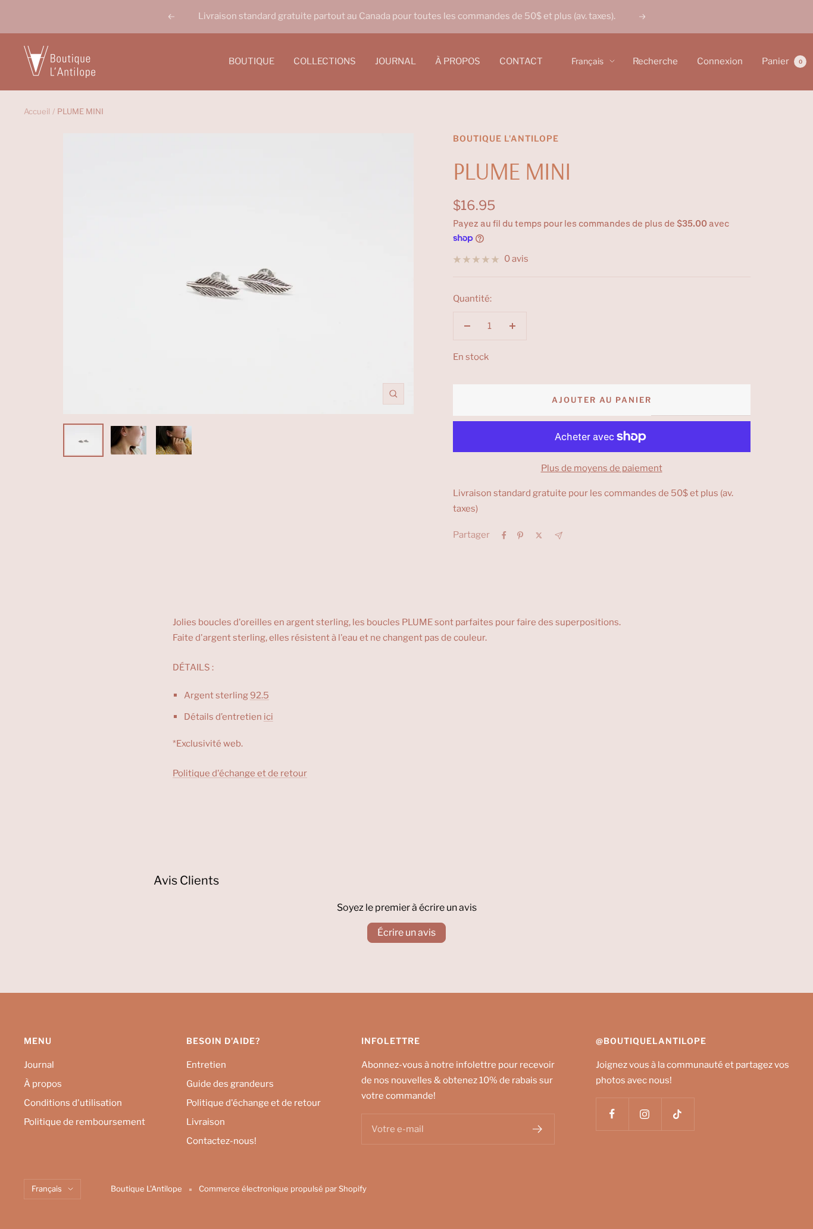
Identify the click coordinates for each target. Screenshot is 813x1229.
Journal (39, 1064)
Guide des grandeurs (230, 1083)
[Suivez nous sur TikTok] (677, 1114)
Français (587, 61)
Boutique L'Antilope (506, 138)
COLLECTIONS (324, 61)
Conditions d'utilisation (73, 1103)
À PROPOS (457, 61)
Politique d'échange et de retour (253, 1103)
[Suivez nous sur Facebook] (612, 1114)
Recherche (655, 61)
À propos (43, 1083)
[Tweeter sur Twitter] (539, 535)
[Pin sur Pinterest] (520, 535)
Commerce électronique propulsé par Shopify (283, 1188)
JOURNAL (395, 61)
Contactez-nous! (221, 1141)
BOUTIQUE (251, 61)
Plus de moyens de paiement (601, 468)
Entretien (206, 1064)
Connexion (720, 61)
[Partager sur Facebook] (504, 535)
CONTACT (521, 61)
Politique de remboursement (84, 1122)
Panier (782, 61)
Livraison (205, 1122)
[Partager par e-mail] (558, 536)
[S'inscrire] (538, 1129)
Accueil (37, 111)
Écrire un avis (406, 932)
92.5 (259, 695)
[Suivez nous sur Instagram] (644, 1114)
